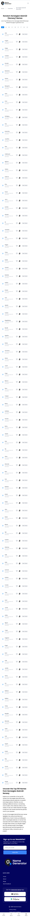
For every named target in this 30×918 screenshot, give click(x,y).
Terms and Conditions (15, 912)
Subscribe (15, 852)
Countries (10, 8)
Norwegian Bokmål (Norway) (21, 8)
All (2, 27)
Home (2, 8)
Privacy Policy (12, 909)
